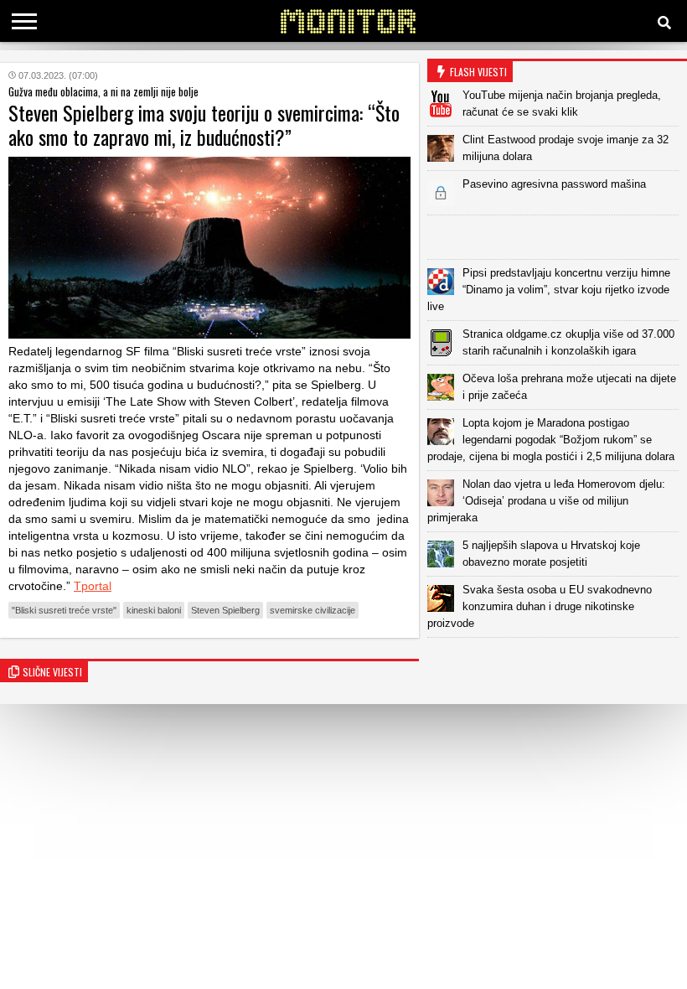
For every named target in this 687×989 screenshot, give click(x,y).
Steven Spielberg (225, 610)
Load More (557, 664)
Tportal (92, 586)
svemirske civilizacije (312, 610)
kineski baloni (154, 610)
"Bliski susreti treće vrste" (64, 610)
